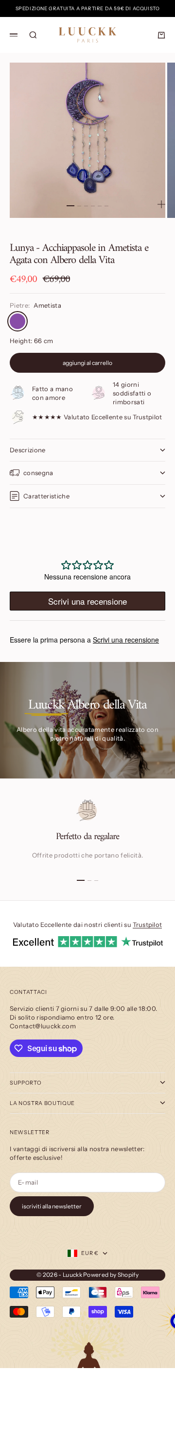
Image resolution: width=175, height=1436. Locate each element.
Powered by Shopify (111, 1274)
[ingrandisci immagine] (161, 204)
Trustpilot (147, 924)
